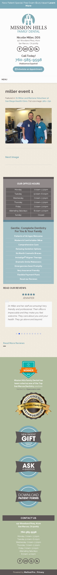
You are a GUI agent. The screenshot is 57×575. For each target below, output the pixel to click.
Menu (4, 79)
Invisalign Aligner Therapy (28, 257)
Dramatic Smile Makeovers (28, 262)
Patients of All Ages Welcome (28, 236)
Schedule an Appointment (29, 69)
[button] (16, 333)
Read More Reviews (14, 343)
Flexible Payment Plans (28, 275)
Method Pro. (30, 572)
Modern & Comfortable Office (28, 240)
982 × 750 (46, 101)
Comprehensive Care (28, 245)
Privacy (40, 572)
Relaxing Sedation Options (28, 249)
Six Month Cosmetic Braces (28, 253)
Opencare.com (33, 389)
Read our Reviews (28, 279)
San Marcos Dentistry (24, 386)
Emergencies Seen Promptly (28, 266)
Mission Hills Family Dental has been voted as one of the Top (28, 381)
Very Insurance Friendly (28, 270)
